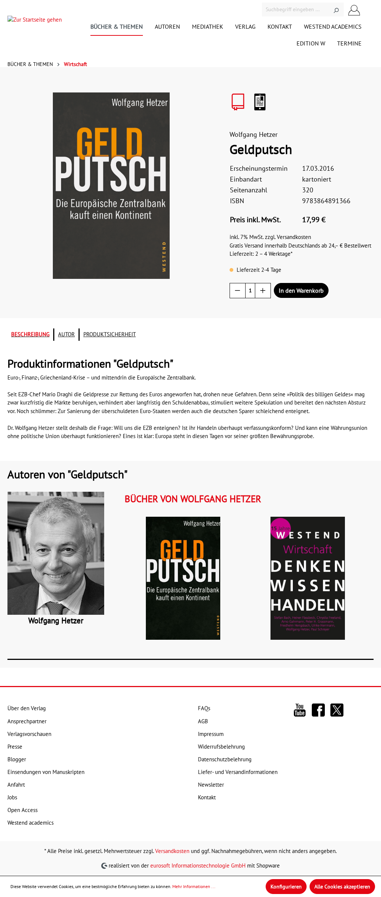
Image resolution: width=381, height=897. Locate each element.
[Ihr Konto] (354, 9)
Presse (14, 746)
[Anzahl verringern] (238, 290)
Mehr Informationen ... (193, 886)
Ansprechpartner (27, 721)
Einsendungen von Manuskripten (45, 771)
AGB (203, 721)
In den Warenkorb (301, 290)
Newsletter (211, 784)
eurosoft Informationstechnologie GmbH (198, 865)
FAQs (204, 708)
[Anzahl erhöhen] (263, 290)
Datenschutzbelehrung (225, 759)
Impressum (211, 733)
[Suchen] (336, 9)
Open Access (22, 809)
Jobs (12, 797)
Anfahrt (16, 784)
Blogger (16, 759)
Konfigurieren (286, 886)
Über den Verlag (26, 708)
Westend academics (30, 822)
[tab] (30, 334)
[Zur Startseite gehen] (34, 21)
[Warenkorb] (369, 9)
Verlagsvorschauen (29, 733)
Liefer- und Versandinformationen (238, 771)
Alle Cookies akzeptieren (342, 886)
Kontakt (207, 797)
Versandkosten (172, 850)
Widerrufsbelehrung (221, 746)
